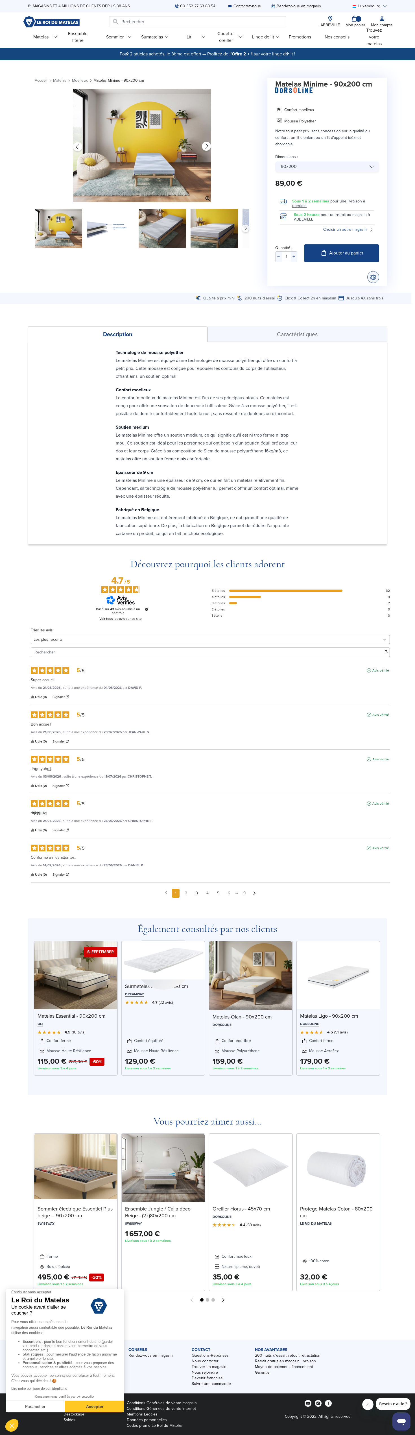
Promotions (300, 37)
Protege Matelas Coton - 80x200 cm (336, 1212)
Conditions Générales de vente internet (161, 1409)
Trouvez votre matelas (374, 37)
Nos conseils (337, 37)
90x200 (289, 166)
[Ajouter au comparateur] (373, 277)
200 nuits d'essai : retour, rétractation (287, 1355)
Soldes (69, 1420)
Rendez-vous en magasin (150, 1355)
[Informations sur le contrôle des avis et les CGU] (146, 609)
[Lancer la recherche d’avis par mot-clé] (386, 652)
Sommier (115, 37)
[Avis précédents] (166, 893)
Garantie (262, 1372)
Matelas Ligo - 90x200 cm (329, 1016)
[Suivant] (287, 53)
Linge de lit (263, 37)
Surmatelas (152, 37)
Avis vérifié (380, 670)
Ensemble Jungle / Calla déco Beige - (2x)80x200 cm (158, 1212)
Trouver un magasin (209, 1367)
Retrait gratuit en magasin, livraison (285, 1361)
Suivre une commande (211, 1384)
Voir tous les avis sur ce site (120, 619)
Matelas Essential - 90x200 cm (72, 1016)
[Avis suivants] (254, 893)
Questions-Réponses (210, 1355)
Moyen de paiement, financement (284, 1367)
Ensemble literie (78, 37)
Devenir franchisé (207, 1378)
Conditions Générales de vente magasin (162, 1403)
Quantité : (283, 248)
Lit (189, 37)
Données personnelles (147, 1420)
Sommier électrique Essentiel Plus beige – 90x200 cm (75, 1212)
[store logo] (51, 21)
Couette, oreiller (226, 37)
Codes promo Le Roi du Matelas (155, 1425)
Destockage (74, 1414)
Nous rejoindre (205, 1372)
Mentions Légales (142, 1414)
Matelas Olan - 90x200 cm (242, 1016)
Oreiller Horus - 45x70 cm (241, 1208)
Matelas (41, 37)
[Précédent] (127, 53)
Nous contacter (205, 1361)
